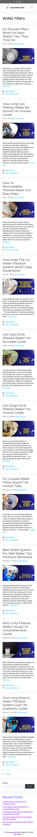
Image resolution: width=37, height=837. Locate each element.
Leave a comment (11, 94)
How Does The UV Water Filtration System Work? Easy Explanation (17, 265)
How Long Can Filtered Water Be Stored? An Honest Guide (17, 109)
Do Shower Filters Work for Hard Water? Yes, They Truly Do (16, 34)
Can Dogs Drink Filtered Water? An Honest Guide (17, 409)
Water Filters (9, 91)
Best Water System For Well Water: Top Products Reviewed (17, 553)
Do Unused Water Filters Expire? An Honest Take (16, 482)
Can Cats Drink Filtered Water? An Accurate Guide (17, 338)
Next (9, 774)
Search (5, 783)
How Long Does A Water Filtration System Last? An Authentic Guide (16, 703)
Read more (7, 86)
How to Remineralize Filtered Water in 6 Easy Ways (17, 188)
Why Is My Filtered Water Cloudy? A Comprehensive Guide (16, 628)
